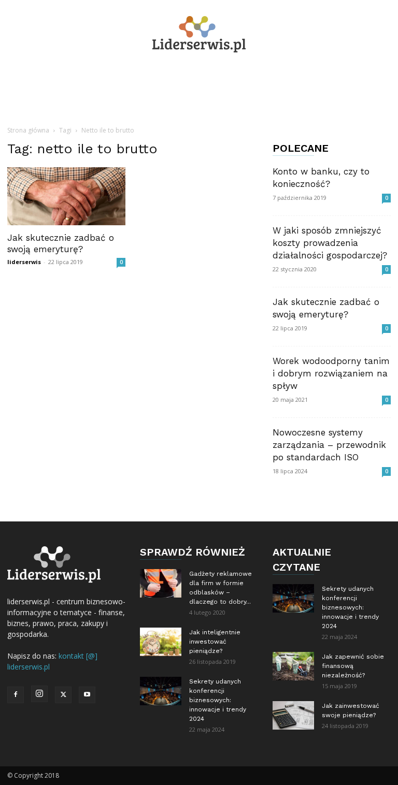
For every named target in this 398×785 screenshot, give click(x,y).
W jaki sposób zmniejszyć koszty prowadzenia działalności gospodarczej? (330, 242)
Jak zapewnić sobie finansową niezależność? (353, 666)
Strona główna (28, 130)
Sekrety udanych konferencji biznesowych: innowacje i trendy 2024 (217, 700)
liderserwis (24, 262)
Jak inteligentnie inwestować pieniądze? (214, 642)
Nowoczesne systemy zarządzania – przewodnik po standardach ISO (329, 444)
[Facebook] (15, 695)
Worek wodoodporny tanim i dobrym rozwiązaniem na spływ (331, 373)
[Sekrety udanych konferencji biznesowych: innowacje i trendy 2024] (160, 691)
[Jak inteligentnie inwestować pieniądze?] (160, 642)
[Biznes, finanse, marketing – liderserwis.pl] (199, 34)
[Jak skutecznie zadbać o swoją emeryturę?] (66, 196)
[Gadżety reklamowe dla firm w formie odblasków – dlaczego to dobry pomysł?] (160, 583)
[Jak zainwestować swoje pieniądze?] (293, 715)
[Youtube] (87, 695)
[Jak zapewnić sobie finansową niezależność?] (293, 666)
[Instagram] (39, 694)
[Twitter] (63, 695)
